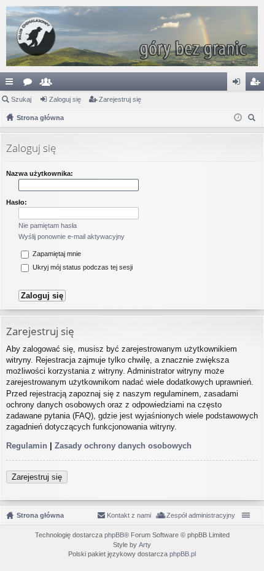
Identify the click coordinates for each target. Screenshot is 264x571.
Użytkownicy (48, 84)
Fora (30, 84)
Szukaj (21, 99)
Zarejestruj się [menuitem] (257, 84)
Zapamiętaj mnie (56, 253)
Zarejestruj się (120, 99)
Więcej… (11, 84)
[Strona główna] (132, 36)
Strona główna (40, 515)
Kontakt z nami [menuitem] (129, 515)
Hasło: (16, 202)
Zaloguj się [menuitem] (239, 84)
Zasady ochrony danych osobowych (123, 445)
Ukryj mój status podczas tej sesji (82, 267)
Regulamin (26, 445)
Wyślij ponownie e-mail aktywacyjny (71, 236)
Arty (145, 544)
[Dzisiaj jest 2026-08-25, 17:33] (238, 117)
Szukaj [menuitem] (253, 119)
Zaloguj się (65, 99)
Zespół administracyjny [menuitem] (200, 515)
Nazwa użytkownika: (39, 173)
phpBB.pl (182, 554)
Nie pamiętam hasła (47, 225)
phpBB (114, 535)
